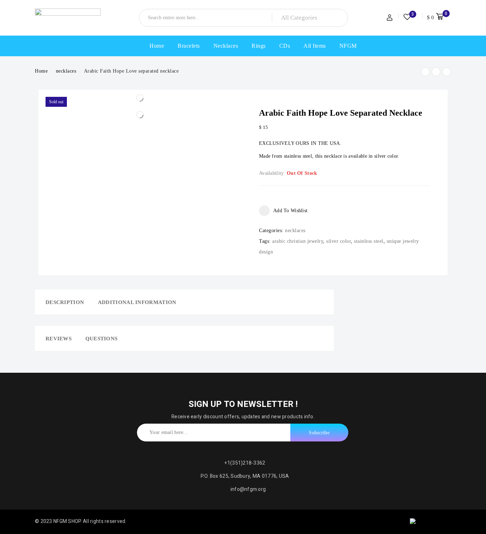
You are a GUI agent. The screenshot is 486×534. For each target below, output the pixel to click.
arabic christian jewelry (297, 241)
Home (41, 71)
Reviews (59, 338)
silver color (338, 241)
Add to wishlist (290, 210)
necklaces (66, 71)
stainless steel (369, 241)
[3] (407, 18)
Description (65, 302)
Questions (101, 338)
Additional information (137, 302)
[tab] (62, 302)
